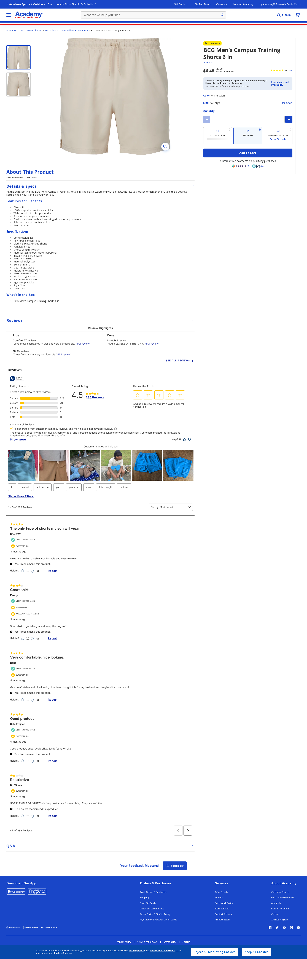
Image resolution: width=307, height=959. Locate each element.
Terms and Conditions (162, 950)
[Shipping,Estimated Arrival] (248, 135)
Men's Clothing (34, 30)
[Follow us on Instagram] (291, 927)
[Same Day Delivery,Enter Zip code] (278, 135)
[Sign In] (278, 15)
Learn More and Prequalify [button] (280, 83)
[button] (280, 83)
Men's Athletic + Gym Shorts (74, 30)
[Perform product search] (222, 14)
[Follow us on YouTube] (284, 927)
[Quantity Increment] (288, 119)
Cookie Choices (62, 953)
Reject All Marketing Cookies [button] (214, 952)
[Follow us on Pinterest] (298, 927)
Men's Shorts (51, 30)
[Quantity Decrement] (206, 119)
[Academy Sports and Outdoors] (29, 14)
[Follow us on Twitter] (277, 927)
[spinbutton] (248, 119)
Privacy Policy (137, 950)
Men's (22, 30)
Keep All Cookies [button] (256, 952)
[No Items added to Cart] (298, 15)
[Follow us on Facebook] (270, 927)
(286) (290, 70)
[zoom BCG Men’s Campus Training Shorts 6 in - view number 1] (115, 96)
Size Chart (286, 102)
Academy (11, 30)
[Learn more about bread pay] (258, 166)
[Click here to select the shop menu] (8, 15)
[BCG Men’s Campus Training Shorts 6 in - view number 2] (18, 84)
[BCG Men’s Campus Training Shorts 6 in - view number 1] (18, 57)
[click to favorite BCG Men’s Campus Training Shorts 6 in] (165, 147)
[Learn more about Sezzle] (241, 166)
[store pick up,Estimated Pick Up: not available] (217, 135)
